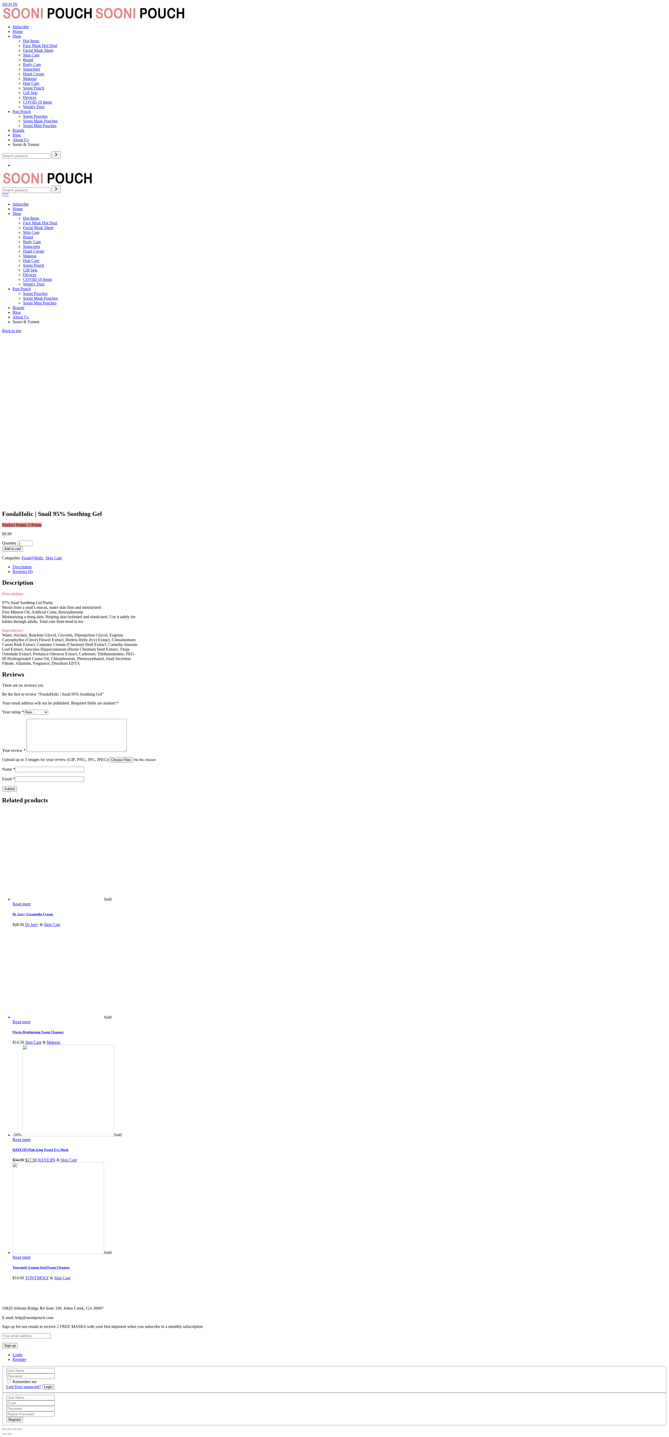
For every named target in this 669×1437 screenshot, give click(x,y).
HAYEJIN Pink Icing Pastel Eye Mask (40, 1150)
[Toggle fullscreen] (15, 1429)
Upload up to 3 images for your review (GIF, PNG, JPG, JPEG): (55, 759)
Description (22, 567)
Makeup (53, 1042)
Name (8, 769)
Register (19, 1359)
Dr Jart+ (32, 924)
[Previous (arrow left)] (4, 1434)
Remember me (25, 1381)
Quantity (9, 543)
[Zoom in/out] (20, 1429)
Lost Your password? (23, 1386)
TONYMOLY (37, 1278)
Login (17, 1355)
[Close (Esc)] (4, 1429)
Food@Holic (32, 558)
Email (8, 779)
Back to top (11, 330)
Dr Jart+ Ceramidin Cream (33, 914)
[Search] (56, 155)
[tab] (340, 567)
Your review (14, 750)
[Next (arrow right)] (9, 1434)
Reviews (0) (23, 571)
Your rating (13, 712)
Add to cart (12, 549)
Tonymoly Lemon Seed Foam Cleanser (41, 1267)
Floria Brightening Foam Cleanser (38, 1032)
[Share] (9, 1429)
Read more (22, 904)
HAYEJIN (46, 1160)
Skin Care (53, 558)
